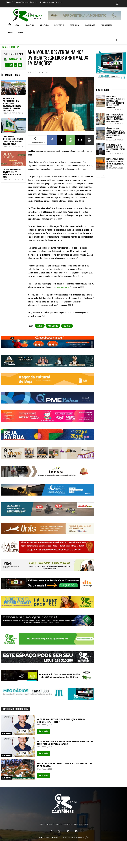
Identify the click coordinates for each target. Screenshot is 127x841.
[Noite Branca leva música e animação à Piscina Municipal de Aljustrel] (18, 725)
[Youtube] (20, 65)
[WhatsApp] (70, 140)
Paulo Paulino (63, 837)
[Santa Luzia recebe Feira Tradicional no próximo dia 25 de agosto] (18, 769)
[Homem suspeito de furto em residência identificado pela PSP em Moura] (100, 149)
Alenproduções (81, 837)
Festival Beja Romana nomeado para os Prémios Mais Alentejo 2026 (12, 173)
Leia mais (43, 731)
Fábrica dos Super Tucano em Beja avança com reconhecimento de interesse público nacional (115, 133)
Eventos (15, 47)
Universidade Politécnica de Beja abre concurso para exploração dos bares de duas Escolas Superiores (115, 102)
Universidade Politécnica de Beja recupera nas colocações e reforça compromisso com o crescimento (12, 104)
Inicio (5, 47)
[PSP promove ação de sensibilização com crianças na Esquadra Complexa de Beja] (100, 119)
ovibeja (67, 325)
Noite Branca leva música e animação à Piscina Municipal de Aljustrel (61, 721)
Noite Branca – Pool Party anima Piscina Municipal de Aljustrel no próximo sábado (65, 743)
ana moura (53, 325)
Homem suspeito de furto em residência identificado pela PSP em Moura (115, 148)
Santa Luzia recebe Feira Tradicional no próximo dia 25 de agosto (64, 765)
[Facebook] (7, 65)
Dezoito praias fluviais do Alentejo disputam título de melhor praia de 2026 (115, 162)
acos (39, 325)
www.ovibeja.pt (63, 287)
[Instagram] (11, 65)
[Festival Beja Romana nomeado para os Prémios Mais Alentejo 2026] (13, 158)
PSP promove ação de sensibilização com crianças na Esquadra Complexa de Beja (115, 118)
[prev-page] (98, 176)
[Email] (80, 140)
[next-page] (103, 176)
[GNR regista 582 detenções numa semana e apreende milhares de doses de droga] (13, 125)
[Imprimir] (89, 140)
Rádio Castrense (16, 59)
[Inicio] (9, 25)
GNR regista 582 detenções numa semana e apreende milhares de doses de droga (13, 140)
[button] (117, 3)
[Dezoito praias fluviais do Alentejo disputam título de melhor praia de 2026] (100, 163)
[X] (15, 65)
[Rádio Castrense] (27, 15)
